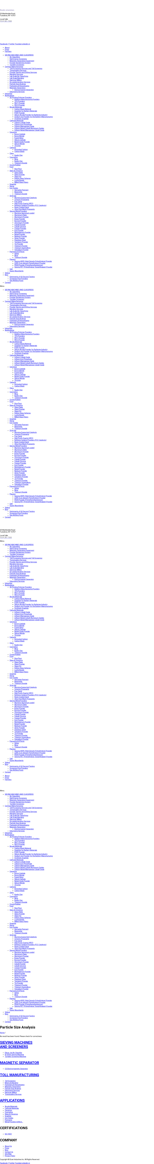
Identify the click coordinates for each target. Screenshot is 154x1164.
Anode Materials (16, 107)
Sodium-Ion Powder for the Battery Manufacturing (33, 117)
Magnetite (18, 192)
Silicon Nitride (19, 144)
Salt (11, 269)
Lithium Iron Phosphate (23, 124)
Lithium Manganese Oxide (24, 126)
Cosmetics (14, 157)
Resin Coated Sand (21, 207)
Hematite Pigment (21, 190)
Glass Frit (17, 176)
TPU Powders (19, 101)
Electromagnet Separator (24, 90)
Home (2, 1033)
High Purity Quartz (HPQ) (23, 203)
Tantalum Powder (21, 242)
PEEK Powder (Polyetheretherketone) (28, 265)
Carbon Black (19, 151)
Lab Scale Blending (17, 78)
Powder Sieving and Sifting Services (23, 72)
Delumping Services (17, 92)
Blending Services (16, 74)
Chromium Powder (21, 223)
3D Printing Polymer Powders (21, 97)
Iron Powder (19, 230)
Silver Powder (19, 238)
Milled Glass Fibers (21, 182)
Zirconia (17, 146)
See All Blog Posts (16, 281)
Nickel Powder (19, 234)
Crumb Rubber (15, 165)
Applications (9, 95)
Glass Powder (19, 175)
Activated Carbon (21, 149)
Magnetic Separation (18, 88)
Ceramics (13, 132)
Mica (16, 159)
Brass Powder (19, 219)
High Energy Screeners (18, 59)
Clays (12, 153)
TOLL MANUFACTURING (19, 1075)
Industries (8, 94)
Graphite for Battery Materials (25, 111)
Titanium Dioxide (20, 163)
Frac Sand (18, 202)
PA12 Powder (19, 105)
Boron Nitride (19, 136)
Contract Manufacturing (14, 67)
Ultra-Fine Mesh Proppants (24, 209)
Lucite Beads (19, 180)
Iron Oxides (14, 188)
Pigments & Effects (17, 252)
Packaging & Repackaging (19, 86)
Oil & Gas (13, 196)
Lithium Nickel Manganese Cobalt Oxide (29, 130)
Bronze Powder (20, 221)
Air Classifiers (15, 57)
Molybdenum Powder (22, 232)
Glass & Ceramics (16, 171)
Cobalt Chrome (20, 227)
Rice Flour (18, 169)
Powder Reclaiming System (20, 63)
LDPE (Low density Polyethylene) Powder (29, 263)
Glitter (16, 254)
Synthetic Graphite (21, 119)
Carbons (13, 148)
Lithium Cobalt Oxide (22, 122)
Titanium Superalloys (22, 248)
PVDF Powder (19, 113)
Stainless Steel (20, 240)
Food (11, 167)
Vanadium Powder (21, 250)
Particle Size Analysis (18, 84)
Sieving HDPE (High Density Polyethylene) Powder (33, 261)
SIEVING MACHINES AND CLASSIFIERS (19, 55)
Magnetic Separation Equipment (22, 61)
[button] (77, 286)
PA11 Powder (19, 103)
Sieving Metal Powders (18, 211)
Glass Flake (18, 173)
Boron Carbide (19, 134)
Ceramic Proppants (21, 200)
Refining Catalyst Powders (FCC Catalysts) (30, 205)
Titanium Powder (21, 246)
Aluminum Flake (20, 215)
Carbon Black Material (22, 109)
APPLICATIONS (12, 1100)
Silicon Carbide (20, 140)
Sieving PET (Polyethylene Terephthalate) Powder (33, 267)
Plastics (13, 259)
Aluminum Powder (21, 217)
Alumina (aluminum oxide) (24, 213)
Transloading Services (18, 70)
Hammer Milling (16, 80)
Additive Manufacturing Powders (26, 99)
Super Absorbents (16, 271)
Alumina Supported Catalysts (25, 198)
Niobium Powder (20, 236)
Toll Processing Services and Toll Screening (26, 69)
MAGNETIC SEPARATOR (19, 1063)
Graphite (13, 184)
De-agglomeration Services (20, 82)
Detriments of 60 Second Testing (22, 277)
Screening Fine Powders (19, 279)
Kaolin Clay (18, 155)
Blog (6, 275)
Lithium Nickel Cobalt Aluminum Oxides (29, 128)
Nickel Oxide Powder (22, 142)
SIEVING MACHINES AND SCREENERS (16, 1044)
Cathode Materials (17, 121)
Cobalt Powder (20, 225)
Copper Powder (20, 228)
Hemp (12, 186)
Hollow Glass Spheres (22, 178)
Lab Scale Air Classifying (19, 76)
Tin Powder (18, 244)
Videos (7, 273)
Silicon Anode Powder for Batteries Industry (31, 115)
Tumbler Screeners (17, 65)
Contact (8, 282)
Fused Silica (18, 138)
